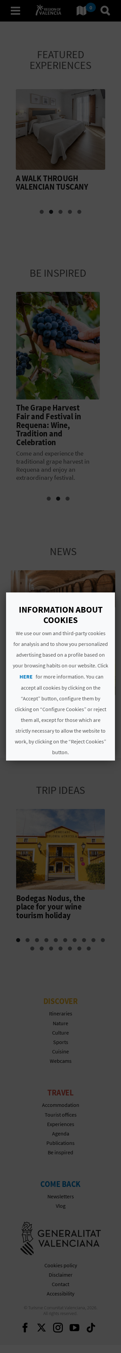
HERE (26, 676)
